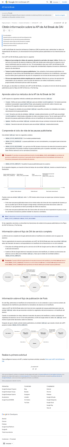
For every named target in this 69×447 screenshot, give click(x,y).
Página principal (6, 22)
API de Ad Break (8, 7)
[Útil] (63, 23)
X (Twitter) (27, 400)
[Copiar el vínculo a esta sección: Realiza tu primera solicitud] (28, 355)
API (41, 22)
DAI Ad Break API (22, 2)
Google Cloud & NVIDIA (8, 400)
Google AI (4, 429)
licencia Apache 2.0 (25, 376)
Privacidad (13, 439)
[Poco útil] (65, 23)
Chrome (49, 391)
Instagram (27, 394)
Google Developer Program (9, 389)
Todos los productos (7, 432)
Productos (14, 22)
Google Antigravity (51, 400)
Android (49, 389)
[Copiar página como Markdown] (9, 30)
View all (49, 408)
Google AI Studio (51, 397)
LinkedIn (26, 397)
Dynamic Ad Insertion (24, 22)
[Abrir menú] (2, 2)
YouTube (26, 402)
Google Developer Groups (8, 391)
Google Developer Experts (9, 394)
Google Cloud (50, 402)
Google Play (50, 405)
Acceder (64, 2)
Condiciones (5, 439)
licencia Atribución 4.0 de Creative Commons (50, 374)
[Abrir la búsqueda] (47, 2)
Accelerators (5, 397)
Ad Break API (35, 22)
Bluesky (26, 391)
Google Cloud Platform (8, 426)
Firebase (49, 394)
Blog (25, 389)
